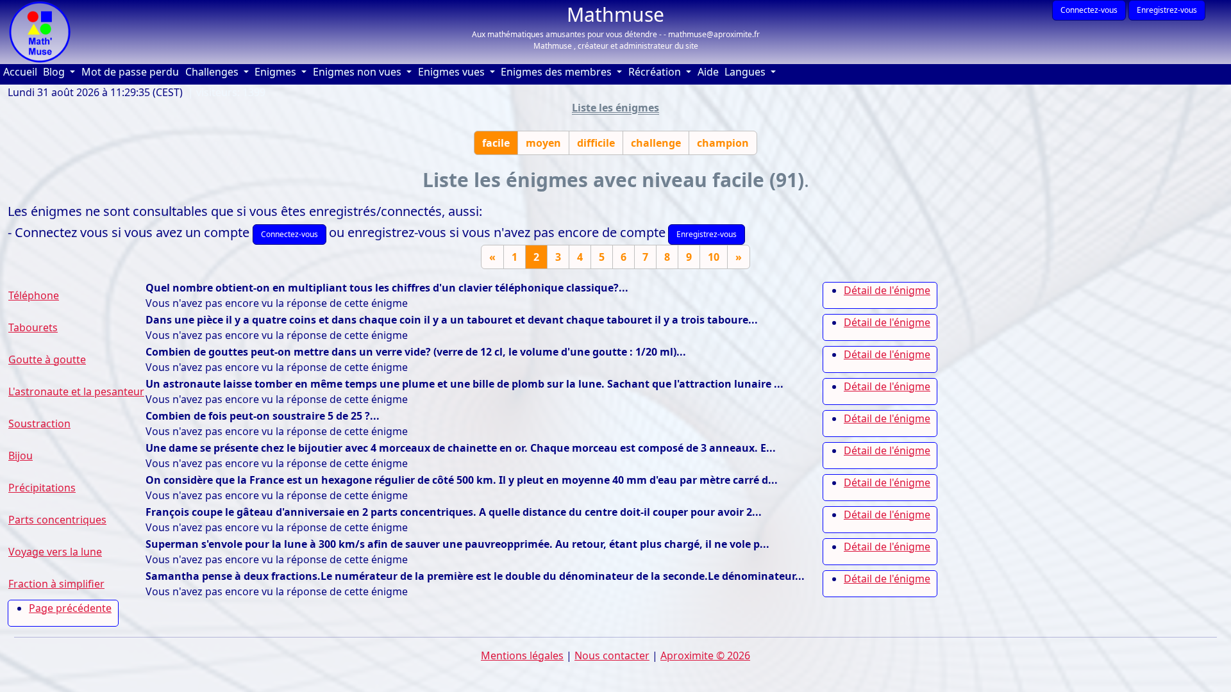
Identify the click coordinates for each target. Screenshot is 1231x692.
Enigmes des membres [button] (557, 72)
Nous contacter (611, 655)
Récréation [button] (655, 72)
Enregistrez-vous (1167, 9)
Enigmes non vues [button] (358, 72)
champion (723, 143)
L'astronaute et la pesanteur (76, 391)
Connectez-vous (1089, 9)
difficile (596, 143)
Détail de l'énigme (887, 290)
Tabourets (33, 327)
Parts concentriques (57, 520)
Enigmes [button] (277, 72)
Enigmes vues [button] (452, 72)
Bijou (20, 456)
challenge (656, 143)
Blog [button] (55, 72)
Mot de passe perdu (130, 72)
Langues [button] (746, 72)
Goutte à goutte (47, 359)
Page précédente (70, 608)
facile (496, 143)
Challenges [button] (213, 72)
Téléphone (33, 295)
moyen (543, 143)
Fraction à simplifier (56, 584)
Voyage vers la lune (55, 552)
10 (713, 257)
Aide (710, 71)
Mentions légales (522, 655)
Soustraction (39, 423)
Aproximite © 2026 (705, 655)
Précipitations (42, 488)
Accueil (21, 71)
